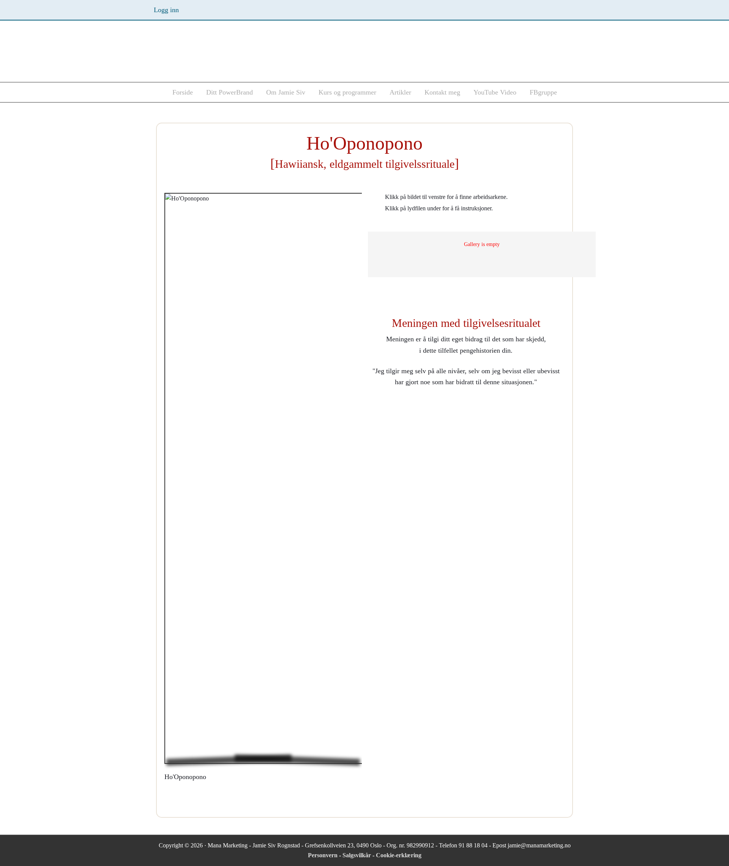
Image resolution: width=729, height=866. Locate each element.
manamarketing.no (224, 53)
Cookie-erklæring (398, 855)
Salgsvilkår (357, 855)
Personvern (323, 855)
